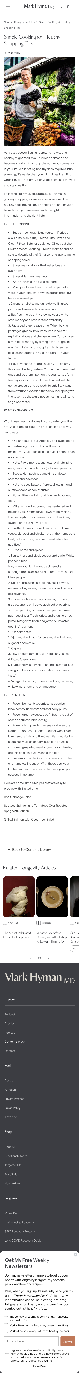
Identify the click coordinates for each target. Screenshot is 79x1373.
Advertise (11, 1117)
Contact (10, 1050)
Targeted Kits (13, 1165)
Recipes (10, 1032)
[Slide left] (30, 958)
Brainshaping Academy (19, 1222)
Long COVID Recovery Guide (23, 1240)
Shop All (10, 1146)
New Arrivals (13, 1183)
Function (10, 1089)
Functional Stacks (16, 1156)
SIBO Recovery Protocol (20, 1231)
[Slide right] (48, 958)
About (9, 1080)
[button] (8, 6)
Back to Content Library (31, 849)
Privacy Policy (39, 1366)
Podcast (10, 1014)
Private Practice (15, 1099)
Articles (30, 22)
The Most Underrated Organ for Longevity (17, 935)
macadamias (36, 468)
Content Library (12, 22)
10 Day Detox (13, 1213)
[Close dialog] (76, 1255)
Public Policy (12, 1108)
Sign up (67, 1341)
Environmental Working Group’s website (35, 249)
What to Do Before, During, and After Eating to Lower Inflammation (51, 937)
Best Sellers (12, 1174)
